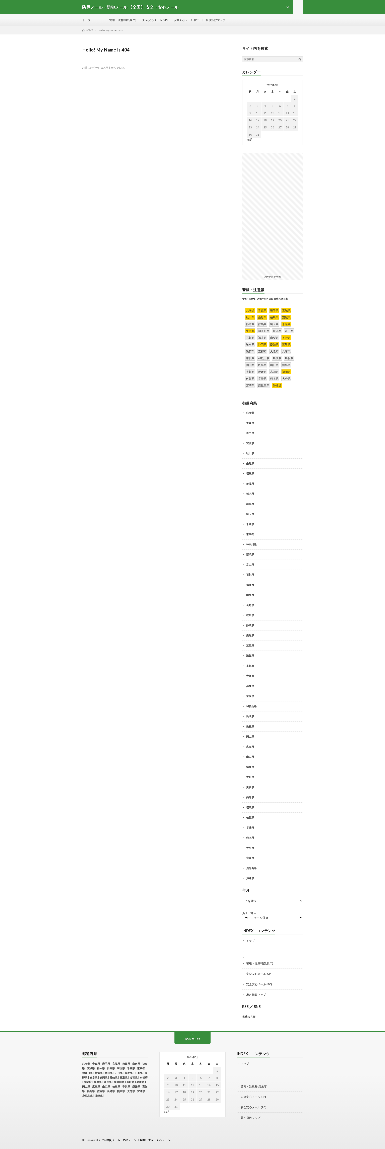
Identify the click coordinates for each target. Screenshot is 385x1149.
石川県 (250, 574)
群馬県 (250, 503)
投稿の (249, 1016)
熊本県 (250, 837)
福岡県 (250, 807)
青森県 (250, 423)
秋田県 (250, 453)
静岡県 (250, 625)
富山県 (250, 564)
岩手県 (250, 433)
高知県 (250, 797)
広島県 (250, 746)
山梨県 (250, 594)
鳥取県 (250, 716)
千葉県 (250, 524)
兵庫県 (250, 686)
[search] (300, 59)
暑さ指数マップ (215, 20)
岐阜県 (250, 615)
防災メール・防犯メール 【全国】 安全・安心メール (138, 1140)
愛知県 (250, 635)
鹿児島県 (251, 868)
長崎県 (250, 827)
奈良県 (250, 696)
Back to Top (192, 1038)
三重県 (250, 645)
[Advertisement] (272, 213)
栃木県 (250, 493)
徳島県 (250, 767)
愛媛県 (250, 787)
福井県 (250, 584)
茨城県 (250, 483)
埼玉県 (250, 513)
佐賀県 (250, 817)
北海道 (250, 412)
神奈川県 (251, 544)
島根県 (250, 726)
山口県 (250, 756)
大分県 (250, 847)
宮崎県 (250, 857)
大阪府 (250, 675)
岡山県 (250, 736)
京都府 (250, 665)
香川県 (250, 777)
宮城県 (250, 443)
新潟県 (250, 554)
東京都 (250, 534)
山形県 (250, 463)
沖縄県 (250, 878)
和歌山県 (251, 706)
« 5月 (249, 139)
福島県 (250, 473)
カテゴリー (249, 913)
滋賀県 (250, 655)
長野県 (250, 605)
